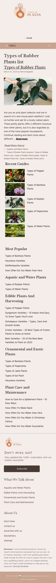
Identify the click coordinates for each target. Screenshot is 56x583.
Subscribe (22, 468)
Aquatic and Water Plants (17, 149)
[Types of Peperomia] (15, 216)
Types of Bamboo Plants (18, 256)
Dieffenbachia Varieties (17, 265)
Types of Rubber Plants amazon (20, 152)
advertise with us (13, 531)
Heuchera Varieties (15, 260)
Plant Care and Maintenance (19, 502)
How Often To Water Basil (18, 408)
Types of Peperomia (37, 211)
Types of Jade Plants (16, 371)
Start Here (9, 521)
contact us (9, 526)
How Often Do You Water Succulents (24, 426)
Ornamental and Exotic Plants (19, 497)
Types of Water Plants (38, 226)
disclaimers (10, 535)
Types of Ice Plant (14, 375)
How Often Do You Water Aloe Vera (23, 270)
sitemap (8, 540)
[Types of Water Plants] (15, 231)
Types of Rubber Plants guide (26, 155)
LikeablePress (31, 579)
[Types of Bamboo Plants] (15, 190)
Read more (22, 139)
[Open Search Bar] (49, 46)
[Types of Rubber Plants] (15, 203)
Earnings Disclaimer (21, 566)
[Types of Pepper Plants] (15, 176)
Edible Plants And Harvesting (19, 492)
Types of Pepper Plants (17, 308)
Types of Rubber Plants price (32, 158)
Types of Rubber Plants (25, 67)
